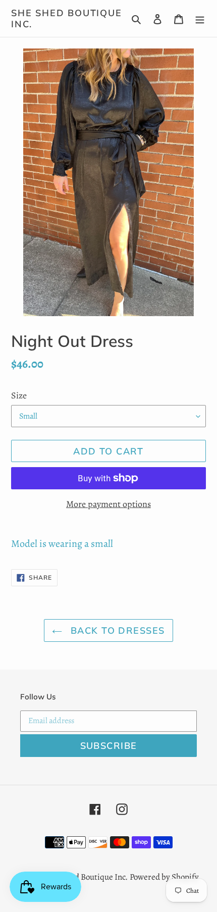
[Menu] (199, 18)
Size (19, 395)
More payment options (108, 504)
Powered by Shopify (164, 877)
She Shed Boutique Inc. (66, 18)
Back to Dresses (116, 630)
